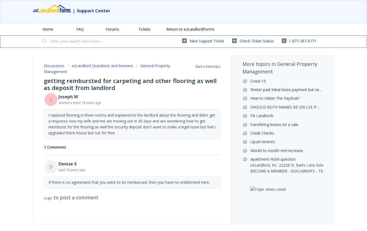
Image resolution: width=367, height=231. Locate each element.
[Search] (45, 41)
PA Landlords (262, 115)
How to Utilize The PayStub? (275, 98)
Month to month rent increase (276, 150)
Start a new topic (208, 66)
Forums (112, 29)
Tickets (144, 29)
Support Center (93, 11)
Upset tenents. (263, 141)
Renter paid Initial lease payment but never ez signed (296, 89)
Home (47, 29)
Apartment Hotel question (273, 159)
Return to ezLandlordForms (190, 29)
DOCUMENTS (303, 171)
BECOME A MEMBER (268, 171)
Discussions (54, 65)
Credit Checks (262, 133)
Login (48, 198)
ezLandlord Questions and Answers (102, 65)
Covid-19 (258, 81)
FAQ (80, 29)
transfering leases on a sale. (274, 124)
